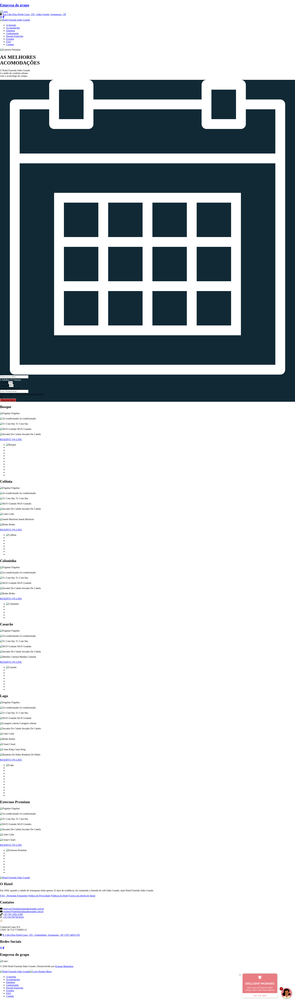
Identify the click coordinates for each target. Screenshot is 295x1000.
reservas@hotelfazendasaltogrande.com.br (23, 908)
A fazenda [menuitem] (11, 976)
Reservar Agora (8, 400)
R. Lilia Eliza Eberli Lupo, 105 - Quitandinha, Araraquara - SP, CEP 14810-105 (41, 935)
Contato (10, 44)
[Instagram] (1, 17)
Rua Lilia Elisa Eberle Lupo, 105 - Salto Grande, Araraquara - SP (34, 14)
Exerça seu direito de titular (82, 895)
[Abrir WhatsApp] (7, 992)
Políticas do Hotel (59, 895)
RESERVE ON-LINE (11, 439)
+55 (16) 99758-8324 (13, 917)
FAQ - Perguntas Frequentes (14, 895)
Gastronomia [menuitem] (12, 985)
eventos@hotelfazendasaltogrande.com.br (23, 911)
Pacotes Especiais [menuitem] (14, 987)
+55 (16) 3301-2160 (13, 914)
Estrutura (10, 30)
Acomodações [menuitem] (13, 979)
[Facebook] (3, 17)
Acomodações (13, 28)
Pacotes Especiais (14, 36)
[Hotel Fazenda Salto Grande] (15, 20)
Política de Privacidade (39, 895)
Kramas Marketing (64, 966)
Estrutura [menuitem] (10, 982)
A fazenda (11, 25)
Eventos (10, 39)
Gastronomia (12, 33)
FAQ (8, 41)
